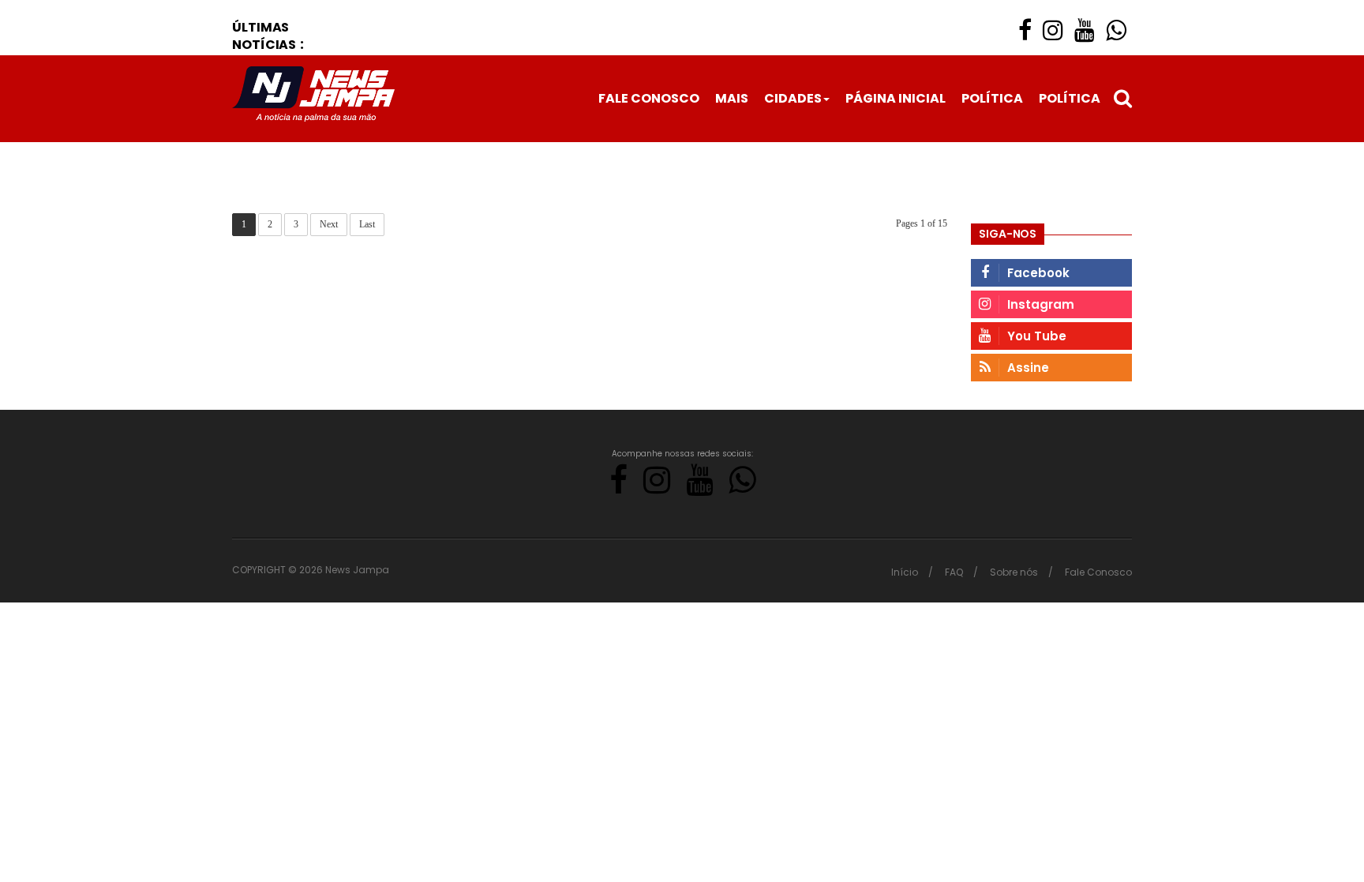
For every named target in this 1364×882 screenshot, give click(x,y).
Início (904, 572)
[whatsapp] (1116, 30)
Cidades (793, 98)
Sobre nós (1014, 572)
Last (367, 224)
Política (992, 98)
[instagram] (1053, 30)
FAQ (954, 572)
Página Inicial (895, 98)
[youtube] (1084, 30)
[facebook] (1025, 30)
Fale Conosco (648, 98)
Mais (731, 98)
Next (329, 224)
